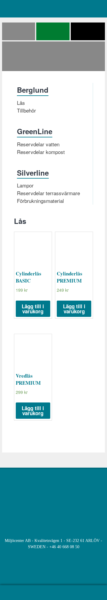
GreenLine (34, 131)
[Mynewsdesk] (71, 571)
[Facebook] (35, 571)
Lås (21, 102)
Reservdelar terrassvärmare (48, 193)
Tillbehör (26, 110)
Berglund (32, 90)
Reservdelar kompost (41, 151)
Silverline (33, 173)
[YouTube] (47, 571)
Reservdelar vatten (38, 144)
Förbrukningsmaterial (40, 200)
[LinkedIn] (59, 571)
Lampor (25, 185)
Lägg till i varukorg (33, 309)
